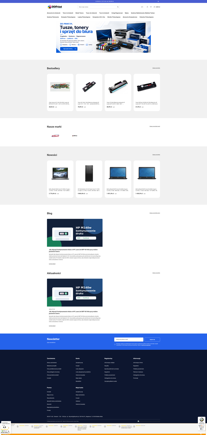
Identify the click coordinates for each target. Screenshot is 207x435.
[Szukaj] (118, 7)
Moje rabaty (79, 378)
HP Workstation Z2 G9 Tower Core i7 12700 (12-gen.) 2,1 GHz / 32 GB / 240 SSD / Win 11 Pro (89, 189)
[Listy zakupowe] (151, 7)
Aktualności (54, 273)
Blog (49, 213)
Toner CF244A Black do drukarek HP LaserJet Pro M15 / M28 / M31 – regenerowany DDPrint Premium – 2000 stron (117, 103)
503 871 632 (50, 416)
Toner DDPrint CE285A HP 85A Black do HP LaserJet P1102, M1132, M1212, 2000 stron (147, 103)
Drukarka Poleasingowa (147, 17)
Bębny (127, 13)
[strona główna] (103, 37)
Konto (78, 358)
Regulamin (107, 372)
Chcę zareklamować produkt (54, 369)
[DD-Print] (74, 135)
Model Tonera (80, 13)
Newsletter (78, 381)
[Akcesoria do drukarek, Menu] (61, 13)
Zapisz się (152, 339)
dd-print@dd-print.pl (74, 416)
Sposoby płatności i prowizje (111, 369)
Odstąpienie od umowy (110, 378)
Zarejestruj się (79, 362)
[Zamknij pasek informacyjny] (158, 1)
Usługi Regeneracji (117, 13)
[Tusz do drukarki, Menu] (110, 13)
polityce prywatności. (146, 345)
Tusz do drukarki (104, 13)
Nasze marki (54, 126)
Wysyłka (106, 365)
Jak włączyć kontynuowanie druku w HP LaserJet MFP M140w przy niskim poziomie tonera (73, 250)
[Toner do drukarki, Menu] (74, 13)
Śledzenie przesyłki (51, 365)
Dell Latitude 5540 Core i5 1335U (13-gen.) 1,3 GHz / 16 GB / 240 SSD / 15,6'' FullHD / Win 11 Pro (59, 189)
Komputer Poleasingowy (68, 17)
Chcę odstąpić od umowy (53, 372)
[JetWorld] (55, 135)
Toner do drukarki (68, 13)
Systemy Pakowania (53, 17)
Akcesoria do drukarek (53, 13)
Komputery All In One (99, 17)
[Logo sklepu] (55, 7)
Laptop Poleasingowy (84, 17)
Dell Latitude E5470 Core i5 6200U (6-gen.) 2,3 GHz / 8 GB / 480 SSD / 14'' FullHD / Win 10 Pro (117, 189)
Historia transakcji (80, 375)
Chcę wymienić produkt (53, 375)
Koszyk (77, 365)
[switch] (201, 429)
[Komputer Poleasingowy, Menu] (76, 17)
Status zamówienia (52, 362)
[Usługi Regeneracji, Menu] (123, 13)
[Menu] (204, 418)
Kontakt (49, 378)
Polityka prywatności (109, 375)
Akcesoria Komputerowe (130, 17)
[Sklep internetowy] (149, 421)
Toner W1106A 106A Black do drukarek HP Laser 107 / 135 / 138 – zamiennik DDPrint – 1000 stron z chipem (89, 103)
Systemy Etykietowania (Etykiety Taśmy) (143, 13)
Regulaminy (108, 358)
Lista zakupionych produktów (83, 372)
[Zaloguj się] (147, 7)
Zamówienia (51, 358)
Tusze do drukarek (91, 13)
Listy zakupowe (80, 369)
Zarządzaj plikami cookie (110, 381)
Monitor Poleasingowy (113, 17)
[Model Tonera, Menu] (84, 13)
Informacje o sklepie (109, 362)
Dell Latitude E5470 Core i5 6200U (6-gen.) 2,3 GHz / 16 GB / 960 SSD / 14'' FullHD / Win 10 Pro (147, 189)
